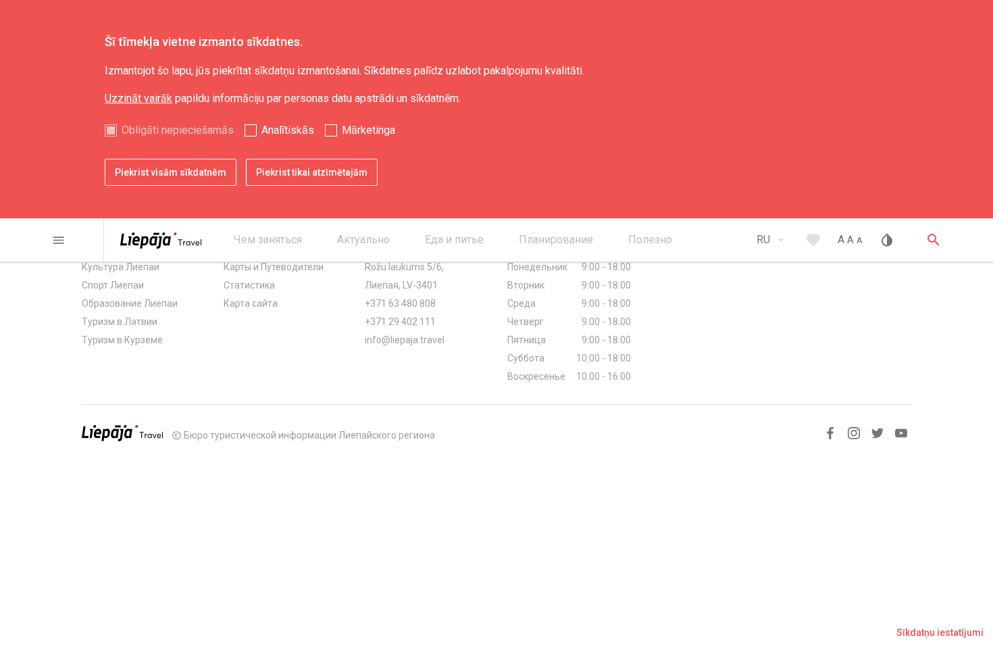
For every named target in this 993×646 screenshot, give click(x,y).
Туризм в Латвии (119, 321)
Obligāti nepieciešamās (178, 130)
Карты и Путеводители (274, 267)
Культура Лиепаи (120, 267)
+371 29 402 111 (400, 321)
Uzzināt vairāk (138, 98)
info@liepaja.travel (404, 339)
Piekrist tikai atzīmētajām (311, 172)
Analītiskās (287, 130)
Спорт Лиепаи (113, 285)
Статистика (249, 285)
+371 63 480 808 (400, 303)
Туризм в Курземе (122, 339)
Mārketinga (368, 130)
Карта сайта (251, 303)
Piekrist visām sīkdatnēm (170, 172)
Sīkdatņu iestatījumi (940, 632)
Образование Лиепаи (130, 303)
